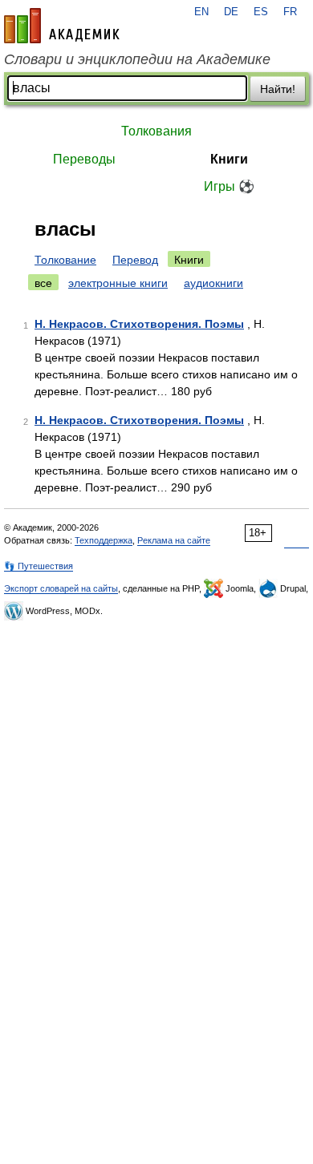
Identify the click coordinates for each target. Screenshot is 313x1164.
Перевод (135, 259)
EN (201, 12)
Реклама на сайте (173, 540)
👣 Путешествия (38, 566)
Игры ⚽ (229, 186)
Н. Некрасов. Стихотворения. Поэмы (139, 323)
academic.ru (62, 25)
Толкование (65, 259)
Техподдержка (103, 540)
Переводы (84, 159)
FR (290, 12)
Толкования (156, 131)
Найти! (277, 89)
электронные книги (118, 283)
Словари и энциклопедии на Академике (137, 59)
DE (231, 12)
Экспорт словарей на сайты (61, 588)
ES (261, 12)
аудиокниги (213, 283)
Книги (229, 159)
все (43, 283)
